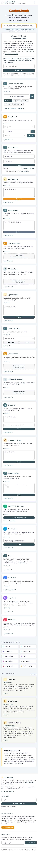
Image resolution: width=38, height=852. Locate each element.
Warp (10, 556)
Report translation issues (9, 806)
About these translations (9, 809)
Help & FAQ (20, 849)
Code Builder (11, 342)
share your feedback (11, 54)
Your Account (13, 147)
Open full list (8, 139)
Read (20, 544)
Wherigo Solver (13, 269)
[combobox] (19, 25)
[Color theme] (35, 2)
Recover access (25, 171)
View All (27, 342)
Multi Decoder (13, 179)
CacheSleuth (19, 763)
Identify (20, 317)
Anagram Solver (13, 473)
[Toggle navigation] (2, 2)
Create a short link (9, 590)
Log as (31, 135)
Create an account (29, 168)
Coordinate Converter (15, 83)
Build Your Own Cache (16, 506)
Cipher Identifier (13, 295)
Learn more (7, 91)
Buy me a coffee (9, 827)
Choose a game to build (20, 517)
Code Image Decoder (15, 379)
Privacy (34, 849)
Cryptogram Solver (14, 440)
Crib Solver (12, 405)
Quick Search (12, 117)
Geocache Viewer (14, 243)
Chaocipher (12, 679)
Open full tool (8, 202)
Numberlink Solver (14, 723)
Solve (20, 429)
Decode (20, 199)
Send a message (9, 791)
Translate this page (20, 803)
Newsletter (27, 849)
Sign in (20, 165)
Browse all (7, 346)
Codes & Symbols (14, 328)
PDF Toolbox (12, 620)
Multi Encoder (13, 210)
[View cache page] (33, 131)
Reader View (12, 529)
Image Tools (12, 598)
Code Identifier (13, 354)
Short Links (12, 578)
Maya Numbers (13, 701)
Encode (20, 232)
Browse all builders (10, 521)
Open (7, 570)
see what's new (29, 49)
